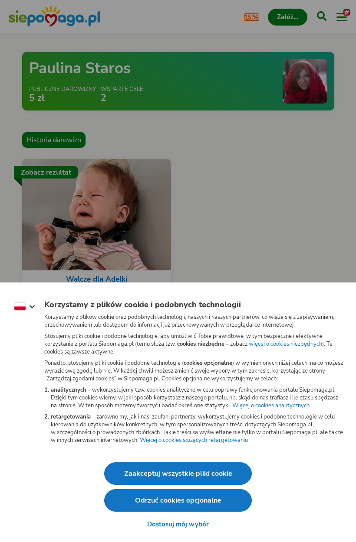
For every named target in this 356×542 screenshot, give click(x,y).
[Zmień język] (24, 307)
